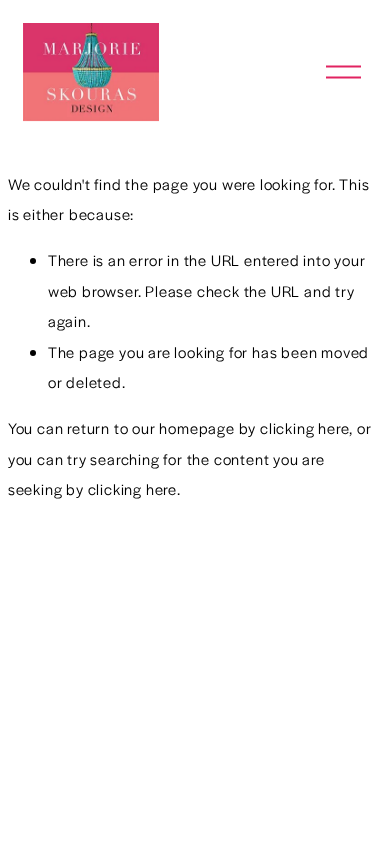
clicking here (304, 427)
